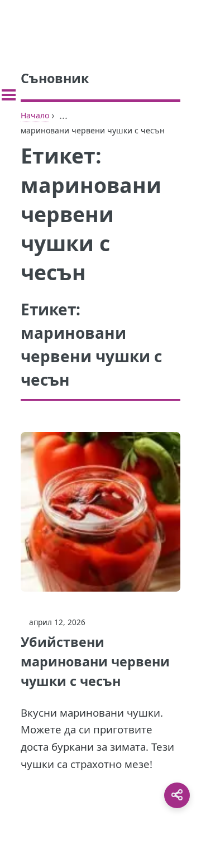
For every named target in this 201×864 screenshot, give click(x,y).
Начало (35, 115)
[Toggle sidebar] (9, 94)
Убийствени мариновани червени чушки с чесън (95, 661)
